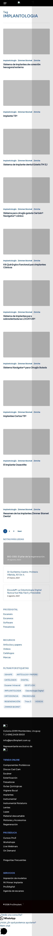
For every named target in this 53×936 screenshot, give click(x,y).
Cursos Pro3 (9, 838)
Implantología (9, 60)
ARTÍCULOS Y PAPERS (27, 674)
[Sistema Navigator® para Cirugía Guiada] (26, 344)
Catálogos (8, 653)
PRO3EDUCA (29, 696)
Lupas (6, 811)
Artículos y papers (12, 644)
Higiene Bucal (10, 790)
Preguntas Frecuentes (14, 860)
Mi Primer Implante (13, 882)
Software (8, 622)
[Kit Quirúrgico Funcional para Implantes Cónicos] (26, 241)
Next (20, 531)
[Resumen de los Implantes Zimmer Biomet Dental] (26, 490)
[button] (5, 3)
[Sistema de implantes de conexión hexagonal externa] (26, 41)
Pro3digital (9, 886)
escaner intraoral (12, 685)
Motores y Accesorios (14, 820)
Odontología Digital (34, 691)
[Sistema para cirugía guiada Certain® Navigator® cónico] (26, 190)
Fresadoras (9, 627)
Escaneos (8, 618)
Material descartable (14, 816)
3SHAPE (8, 674)
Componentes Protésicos (16, 765)
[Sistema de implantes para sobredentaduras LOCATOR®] (26, 293)
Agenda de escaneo (13, 891)
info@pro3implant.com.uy (16, 740)
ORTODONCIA (11, 696)
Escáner (7, 773)
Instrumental (9, 799)
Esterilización (10, 778)
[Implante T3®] (26, 93)
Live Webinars (10, 846)
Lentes (6, 807)
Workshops (9, 842)
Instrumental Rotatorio (15, 803)
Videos (7, 649)
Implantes (8, 794)
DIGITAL (25, 680)
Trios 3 (28, 701)
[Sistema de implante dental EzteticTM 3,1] (26, 141)
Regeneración (10, 824)
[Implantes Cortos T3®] (26, 393)
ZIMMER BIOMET (12, 707)
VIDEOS (39, 701)
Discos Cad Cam (12, 769)
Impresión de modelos (15, 878)
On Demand (9, 850)
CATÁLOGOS (10, 680)
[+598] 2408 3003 (15, 734)
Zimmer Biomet (25, 60)
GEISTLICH (30, 685)
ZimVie (37, 60)
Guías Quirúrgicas (12, 786)
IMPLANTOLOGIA (13, 691)
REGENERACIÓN (12, 701)
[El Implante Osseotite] (26, 442)
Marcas (7, 657)
